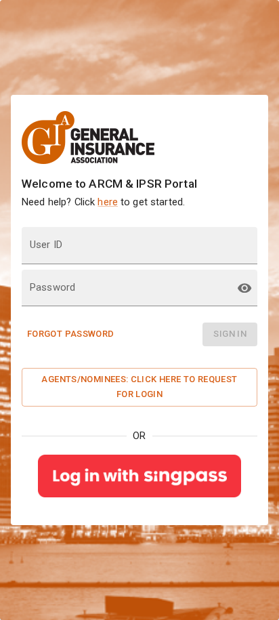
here (108, 202)
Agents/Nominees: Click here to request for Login (139, 387)
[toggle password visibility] (244, 288)
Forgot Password (70, 334)
